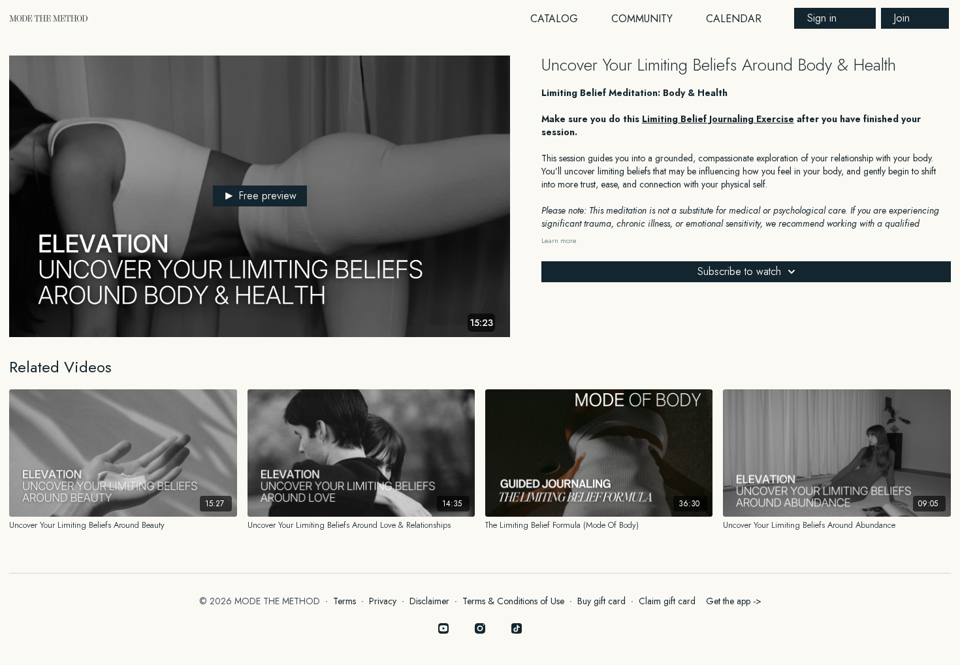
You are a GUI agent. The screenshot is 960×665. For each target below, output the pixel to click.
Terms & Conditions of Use (513, 601)
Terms (344, 601)
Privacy (382, 601)
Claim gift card (667, 601)
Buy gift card (601, 601)
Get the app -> (733, 601)
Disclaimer (429, 601)
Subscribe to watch (739, 271)
